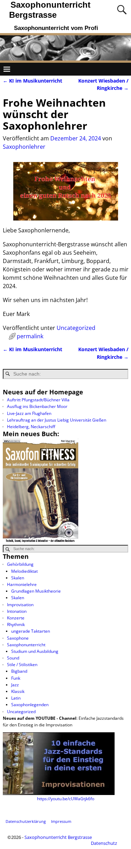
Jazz (15, 685)
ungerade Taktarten (30, 631)
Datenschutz (104, 843)
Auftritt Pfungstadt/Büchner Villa (38, 400)
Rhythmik (16, 624)
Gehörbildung (20, 564)
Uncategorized (76, 328)
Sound (13, 658)
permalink (30, 336)
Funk (15, 678)
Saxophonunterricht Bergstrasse (58, 837)
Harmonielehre (22, 584)
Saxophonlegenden (30, 705)
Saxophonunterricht (26, 645)
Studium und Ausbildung (34, 651)
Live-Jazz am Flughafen (29, 413)
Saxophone (18, 638)
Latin (16, 698)
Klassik (17, 691)
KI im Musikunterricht (32, 80)
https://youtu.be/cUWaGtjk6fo (65, 799)
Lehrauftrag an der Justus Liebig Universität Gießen (56, 420)
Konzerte (15, 618)
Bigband (19, 671)
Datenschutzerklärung (26, 821)
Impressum (61, 821)
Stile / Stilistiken (22, 664)
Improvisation (20, 605)
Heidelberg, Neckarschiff (31, 427)
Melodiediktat (24, 571)
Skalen (17, 578)
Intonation (17, 611)
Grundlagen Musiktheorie (36, 591)
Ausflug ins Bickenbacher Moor (37, 406)
